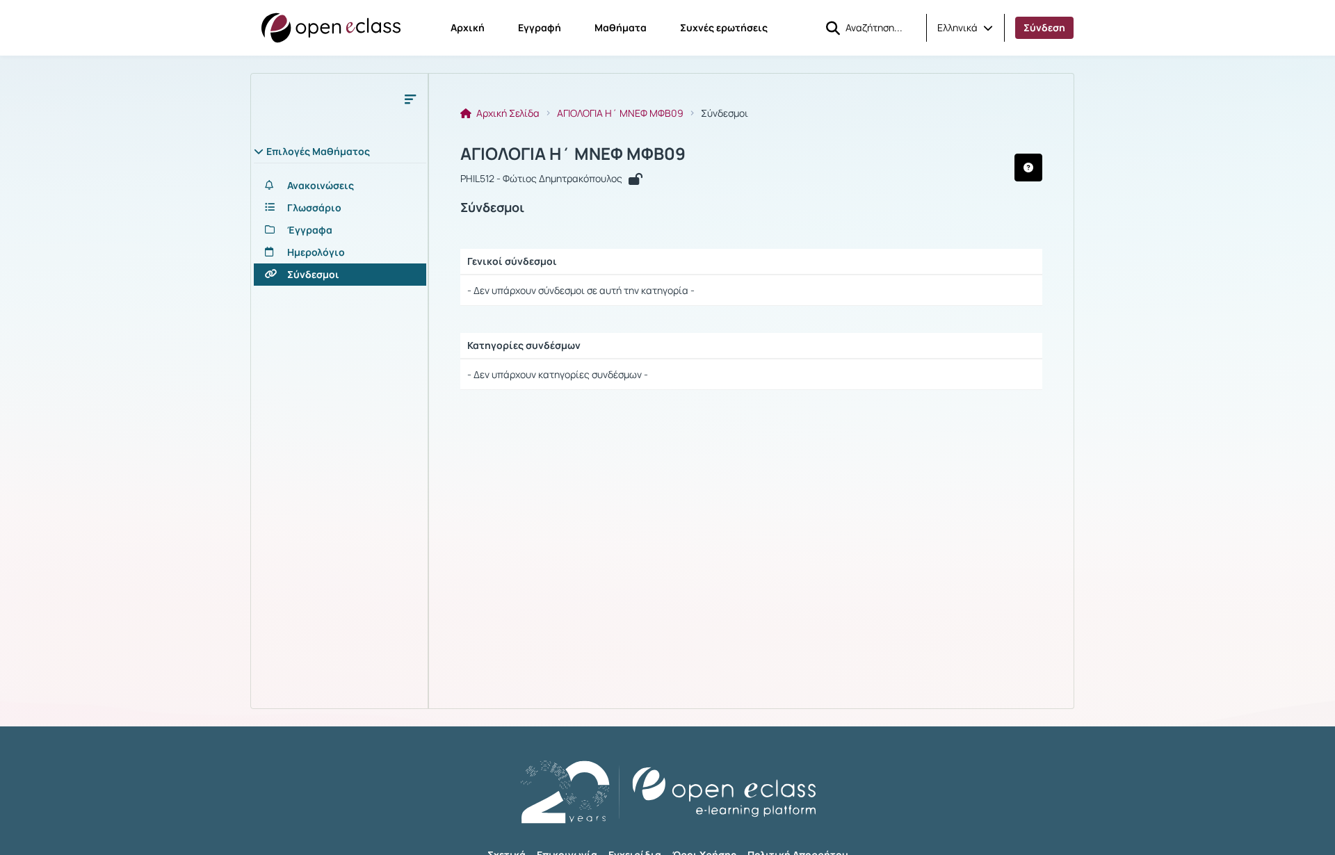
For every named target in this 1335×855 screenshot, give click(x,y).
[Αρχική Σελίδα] (330, 28)
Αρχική (468, 27)
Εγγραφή (539, 27)
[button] (965, 27)
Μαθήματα (620, 27)
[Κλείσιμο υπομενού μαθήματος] (410, 99)
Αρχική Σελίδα (507, 113)
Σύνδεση (1044, 27)
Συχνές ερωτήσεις (724, 27)
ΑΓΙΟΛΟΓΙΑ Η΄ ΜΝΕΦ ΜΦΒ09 (620, 113)
